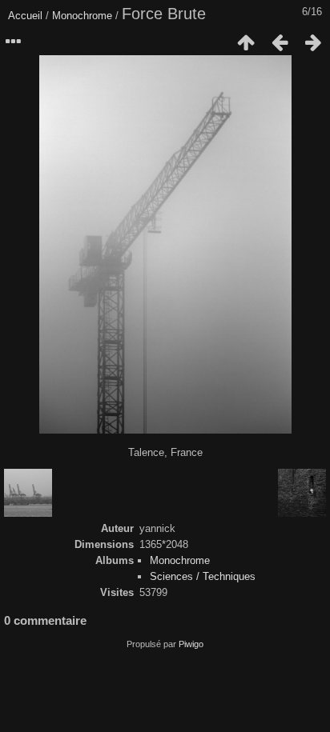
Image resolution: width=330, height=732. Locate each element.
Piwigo (191, 644)
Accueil (25, 16)
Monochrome (82, 16)
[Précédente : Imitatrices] (279, 42)
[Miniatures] (246, 42)
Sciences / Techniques (203, 576)
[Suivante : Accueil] (313, 42)
